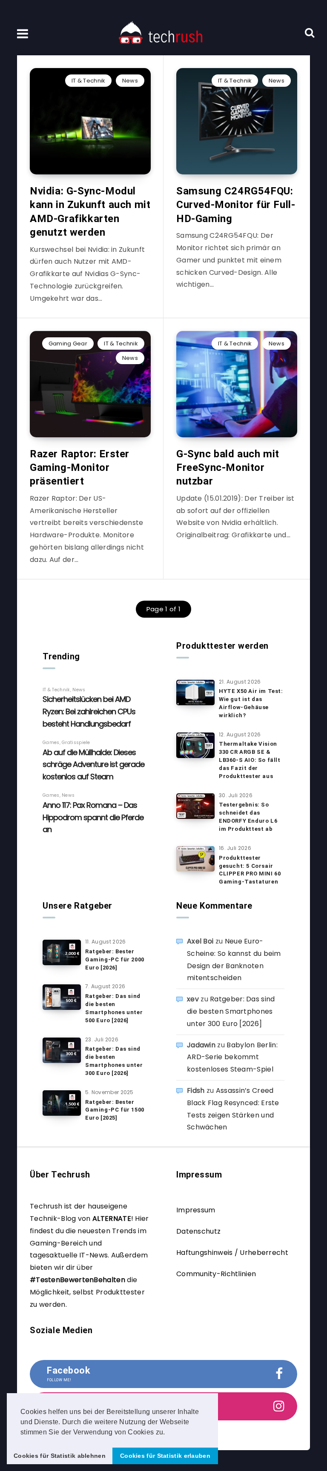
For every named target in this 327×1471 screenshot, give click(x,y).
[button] (168, 1432)
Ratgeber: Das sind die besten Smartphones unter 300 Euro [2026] (114, 1061)
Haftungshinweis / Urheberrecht (232, 1252)
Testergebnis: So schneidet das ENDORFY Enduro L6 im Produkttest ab (248, 816)
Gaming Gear (68, 343)
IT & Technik (89, 81)
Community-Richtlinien (216, 1274)
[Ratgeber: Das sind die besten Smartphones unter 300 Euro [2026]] (62, 1050)
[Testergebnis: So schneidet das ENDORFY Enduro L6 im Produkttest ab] (195, 806)
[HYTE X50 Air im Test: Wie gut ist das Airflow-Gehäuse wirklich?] (195, 692)
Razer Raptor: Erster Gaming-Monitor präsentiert (79, 467)
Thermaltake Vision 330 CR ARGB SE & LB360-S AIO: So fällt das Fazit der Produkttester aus (250, 760)
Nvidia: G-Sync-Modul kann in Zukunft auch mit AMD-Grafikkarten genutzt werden (90, 211)
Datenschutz (198, 1231)
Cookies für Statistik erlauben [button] (165, 1455)
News (130, 81)
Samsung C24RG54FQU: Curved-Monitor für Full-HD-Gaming (235, 205)
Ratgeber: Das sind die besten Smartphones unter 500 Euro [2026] (114, 1008)
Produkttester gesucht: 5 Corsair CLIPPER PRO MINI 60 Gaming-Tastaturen (250, 870)
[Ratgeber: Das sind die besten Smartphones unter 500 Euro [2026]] (62, 997)
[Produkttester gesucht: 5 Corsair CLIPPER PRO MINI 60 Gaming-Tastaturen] (195, 859)
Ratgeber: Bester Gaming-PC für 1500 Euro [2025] (114, 1110)
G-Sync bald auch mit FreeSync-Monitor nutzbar (227, 467)
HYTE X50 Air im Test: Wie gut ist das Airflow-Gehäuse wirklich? (251, 703)
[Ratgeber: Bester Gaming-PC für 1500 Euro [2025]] (62, 1103)
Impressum (195, 1210)
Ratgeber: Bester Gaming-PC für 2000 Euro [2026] (114, 959)
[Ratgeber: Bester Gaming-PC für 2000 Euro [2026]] (62, 952)
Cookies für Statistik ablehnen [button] (60, 1455)
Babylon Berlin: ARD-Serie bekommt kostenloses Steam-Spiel (232, 1057)
